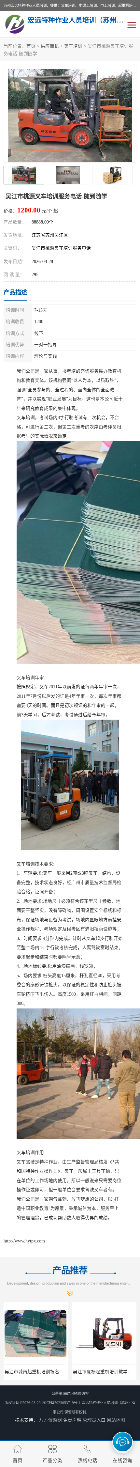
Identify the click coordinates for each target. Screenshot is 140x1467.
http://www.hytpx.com (24, 1241)
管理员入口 (94, 1420)
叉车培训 (73, 46)
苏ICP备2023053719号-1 (61, 1403)
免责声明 (72, 1420)
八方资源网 (50, 1420)
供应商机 (50, 46)
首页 (30, 46)
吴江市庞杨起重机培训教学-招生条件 (42, 1371)
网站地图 (116, 1420)
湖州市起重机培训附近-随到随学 (105, 1371)
